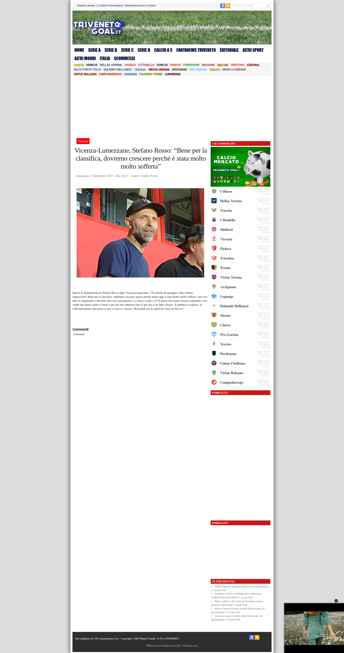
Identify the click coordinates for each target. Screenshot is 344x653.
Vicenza (130, 64)
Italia (105, 58)
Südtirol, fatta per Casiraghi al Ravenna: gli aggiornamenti (242, 586)
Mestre (222, 64)
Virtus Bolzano (85, 74)
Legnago (130, 74)
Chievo (79, 64)
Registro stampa (86, 5)
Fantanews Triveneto (196, 50)
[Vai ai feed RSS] (228, 7)
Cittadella (146, 64)
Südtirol (253, 64)
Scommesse (124, 58)
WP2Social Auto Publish (157, 645)
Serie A (94, 50)
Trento (214, 69)
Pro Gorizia (198, 69)
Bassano (208, 64)
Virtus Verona (158, 69)
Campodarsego (110, 74)
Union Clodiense (234, 69)
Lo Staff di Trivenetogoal (110, 5)
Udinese (92, 64)
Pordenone (191, 64)
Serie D (144, 50)
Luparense (173, 74)
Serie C (127, 50)
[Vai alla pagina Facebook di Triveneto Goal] (223, 7)
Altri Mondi (85, 58)
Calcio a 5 (163, 50)
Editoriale (229, 50)
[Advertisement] (172, 106)
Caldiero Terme (150, 74)
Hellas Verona (111, 64)
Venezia (162, 64)
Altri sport (253, 50)
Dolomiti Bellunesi (118, 69)
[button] (336, 601)
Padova (175, 64)
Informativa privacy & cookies (140, 5)
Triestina (237, 64)
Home (79, 50)
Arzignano (179, 69)
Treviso (140, 69)
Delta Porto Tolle (87, 69)
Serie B (111, 50)
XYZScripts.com (190, 645)
